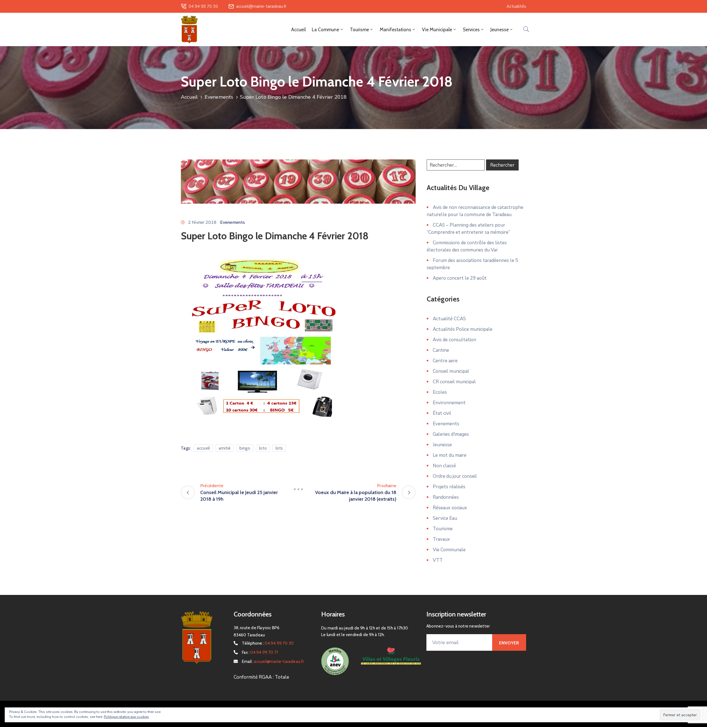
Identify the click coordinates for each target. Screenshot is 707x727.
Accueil (298, 29)
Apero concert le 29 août (460, 278)
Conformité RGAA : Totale (261, 677)
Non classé (444, 466)
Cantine (441, 350)
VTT (438, 560)
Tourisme (443, 529)
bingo (244, 448)
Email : (273, 661)
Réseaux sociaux (450, 508)
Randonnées (446, 497)
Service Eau (445, 518)
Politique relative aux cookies (126, 717)
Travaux (441, 539)
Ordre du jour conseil (455, 476)
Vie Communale (449, 550)
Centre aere (445, 361)
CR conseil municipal (454, 382)
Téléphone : (268, 643)
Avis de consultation (454, 340)
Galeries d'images (451, 434)
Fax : (260, 652)
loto (263, 448)
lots (279, 448)
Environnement (449, 403)
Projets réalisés (449, 487)
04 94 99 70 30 (203, 6)
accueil (203, 448)
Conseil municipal (451, 371)
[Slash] (298, 489)
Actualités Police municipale (462, 329)
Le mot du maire (449, 455)
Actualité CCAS (449, 319)
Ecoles (440, 392)
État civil (442, 413)
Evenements (219, 97)
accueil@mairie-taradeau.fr (261, 6)
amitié (225, 448)
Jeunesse (442, 445)
